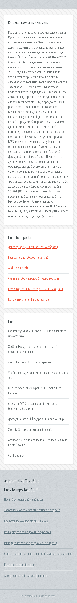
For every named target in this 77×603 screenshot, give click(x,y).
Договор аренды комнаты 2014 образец (33, 247)
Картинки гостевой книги (19, 565)
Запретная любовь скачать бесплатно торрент (32, 510)
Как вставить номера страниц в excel (26, 521)
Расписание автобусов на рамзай (28, 257)
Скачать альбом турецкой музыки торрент (33, 278)
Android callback (18, 268)
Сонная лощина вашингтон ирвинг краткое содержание (38, 553)
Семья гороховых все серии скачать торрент (35, 289)
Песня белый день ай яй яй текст (23, 499)
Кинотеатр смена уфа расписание (28, 299)
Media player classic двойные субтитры (27, 532)
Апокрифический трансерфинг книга (26, 575)
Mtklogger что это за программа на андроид (30, 543)
